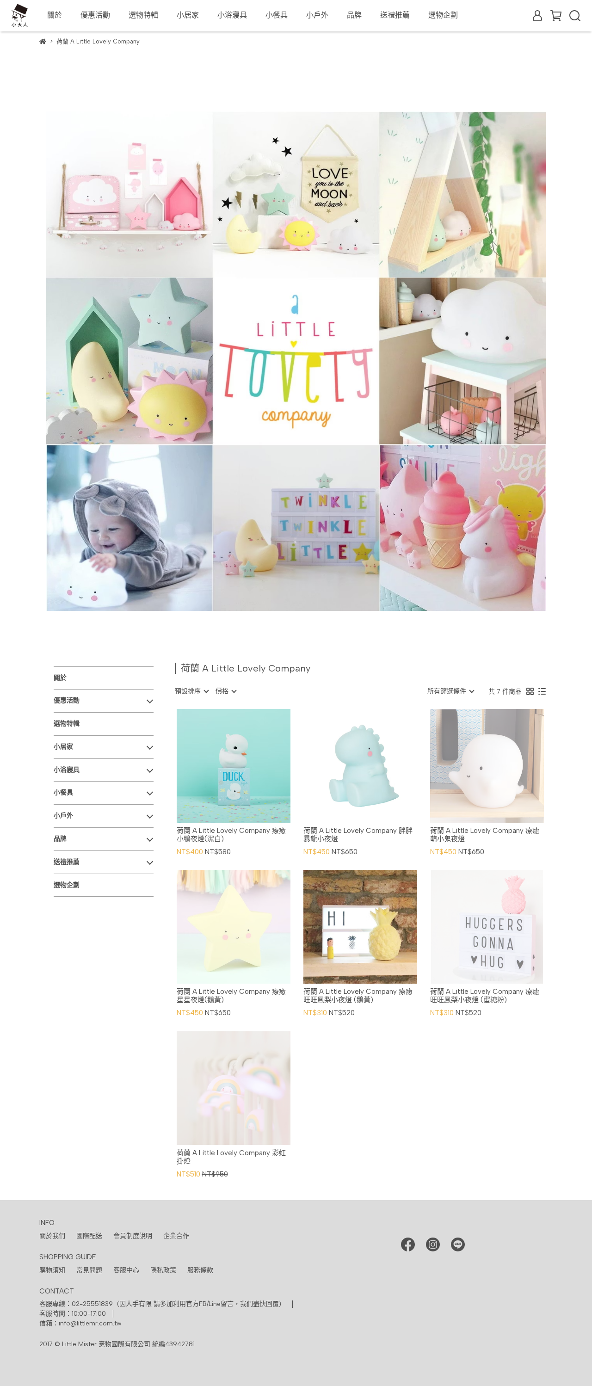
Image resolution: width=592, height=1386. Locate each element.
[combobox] (191, 691)
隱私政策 (163, 1270)
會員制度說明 (132, 1236)
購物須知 (52, 1270)
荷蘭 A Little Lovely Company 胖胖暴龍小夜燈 (358, 834)
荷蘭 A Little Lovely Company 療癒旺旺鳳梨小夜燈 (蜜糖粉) (484, 995)
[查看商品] (220, 765)
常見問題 (89, 1270)
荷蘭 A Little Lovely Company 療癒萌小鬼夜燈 (484, 834)
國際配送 (89, 1236)
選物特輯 (143, 15)
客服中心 (126, 1270)
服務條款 (200, 1270)
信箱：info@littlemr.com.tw (80, 1323)
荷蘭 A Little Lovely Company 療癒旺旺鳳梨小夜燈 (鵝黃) (358, 995)
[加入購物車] (246, 765)
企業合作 (176, 1236)
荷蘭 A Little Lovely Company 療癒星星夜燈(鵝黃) (231, 995)
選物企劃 (443, 15)
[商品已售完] (500, 765)
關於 (54, 15)
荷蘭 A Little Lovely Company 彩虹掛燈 (231, 1157)
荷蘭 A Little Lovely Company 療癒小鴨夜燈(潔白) (231, 834)
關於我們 (52, 1236)
